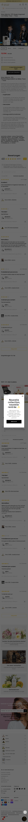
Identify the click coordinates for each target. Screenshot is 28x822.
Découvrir (14, 421)
